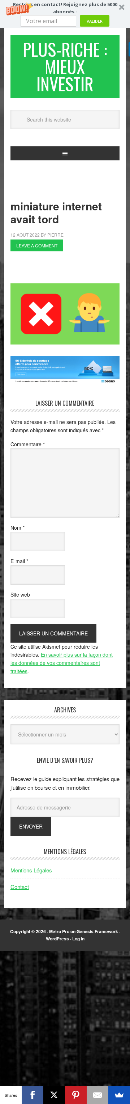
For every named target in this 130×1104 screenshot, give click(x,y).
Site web (20, 594)
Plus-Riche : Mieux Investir (65, 66)
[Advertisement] (70, 269)
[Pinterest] (76, 1095)
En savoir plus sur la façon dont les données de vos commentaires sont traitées (61, 663)
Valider (95, 21)
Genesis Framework (97, 931)
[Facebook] (32, 1095)
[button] (65, 14)
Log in (78, 938)
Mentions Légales (31, 870)
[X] (54, 1095)
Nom (17, 527)
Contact (19, 886)
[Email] (97, 1095)
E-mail (19, 561)
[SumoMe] (119, 1095)
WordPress (57, 938)
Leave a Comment (36, 245)
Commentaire (27, 444)
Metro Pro (59, 931)
